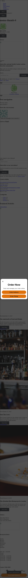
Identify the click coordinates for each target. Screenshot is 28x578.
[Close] (2, 281)
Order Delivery (14, 292)
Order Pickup (14, 296)
